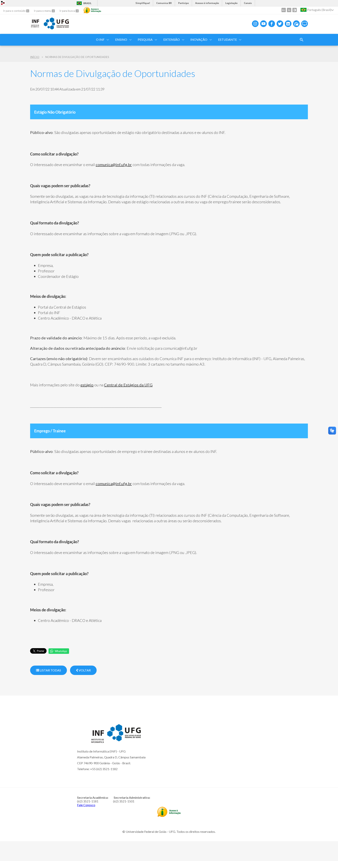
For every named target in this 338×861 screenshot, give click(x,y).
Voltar (84, 670)
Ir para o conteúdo (14, 10)
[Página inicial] (35, 26)
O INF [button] (100, 39)
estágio (86, 384)
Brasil (87, 3)
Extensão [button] (171, 39)
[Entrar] (3, 3)
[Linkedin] (288, 23)
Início (34, 57)
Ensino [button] (121, 39)
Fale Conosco (86, 805)
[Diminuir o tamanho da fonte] (289, 10)
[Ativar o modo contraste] (294, 10)
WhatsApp (61, 651)
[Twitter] (280, 23)
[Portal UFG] (56, 28)
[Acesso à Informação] (92, 10)
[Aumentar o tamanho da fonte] (283, 10)
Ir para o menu (43, 10)
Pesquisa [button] (145, 39)
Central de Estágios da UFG (128, 384)
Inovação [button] (198, 39)
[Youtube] (263, 23)
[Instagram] (255, 23)
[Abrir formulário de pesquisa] (301, 39)
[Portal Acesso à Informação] (169, 815)
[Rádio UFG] (296, 23)
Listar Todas (50, 670)
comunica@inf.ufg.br (114, 164)
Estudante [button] (227, 39)
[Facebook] (271, 23)
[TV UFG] (304, 23)
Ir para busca (67, 10)
